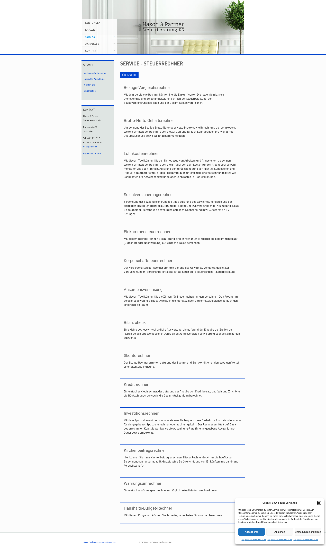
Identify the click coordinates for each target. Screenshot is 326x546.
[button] (319, 503)
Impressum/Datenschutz (106, 542)
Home (86, 542)
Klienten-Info (89, 85)
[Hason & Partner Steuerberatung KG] (163, 27)
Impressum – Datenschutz (254, 539)
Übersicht (129, 75)
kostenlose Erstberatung (95, 73)
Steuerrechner (90, 91)
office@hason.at (90, 147)
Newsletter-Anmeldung (94, 79)
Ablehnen (279, 531)
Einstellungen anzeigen (308, 531)
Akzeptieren (251, 531)
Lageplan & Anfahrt (92, 153)
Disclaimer (93, 542)
